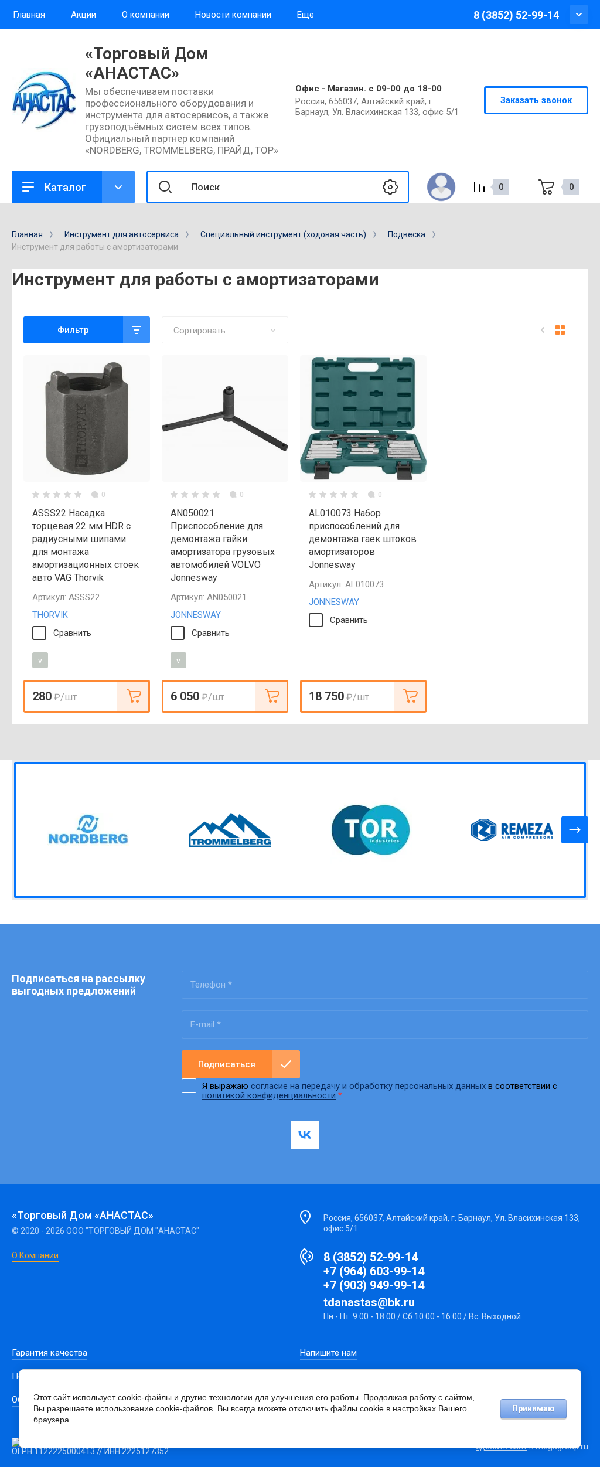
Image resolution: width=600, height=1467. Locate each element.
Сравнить (72, 633)
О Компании (35, 1255)
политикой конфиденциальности (269, 1095)
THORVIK (50, 615)
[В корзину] (133, 696)
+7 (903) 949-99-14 (373, 1285)
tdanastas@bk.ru (369, 1302)
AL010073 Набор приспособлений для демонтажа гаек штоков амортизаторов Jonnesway (363, 539)
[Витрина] (560, 329)
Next (574, 829)
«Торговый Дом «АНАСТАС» (147, 63)
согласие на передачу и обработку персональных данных (368, 1086)
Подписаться (226, 1064)
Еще (305, 14)
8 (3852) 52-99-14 (516, 15)
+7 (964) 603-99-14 (373, 1271)
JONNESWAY (196, 615)
